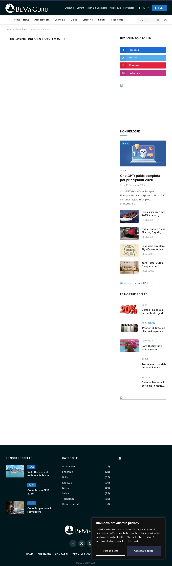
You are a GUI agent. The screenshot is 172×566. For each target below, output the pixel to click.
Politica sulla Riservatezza (122, 8)
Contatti (80, 8)
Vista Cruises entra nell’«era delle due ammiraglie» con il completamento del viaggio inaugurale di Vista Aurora (40, 474)
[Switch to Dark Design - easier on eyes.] (165, 20)
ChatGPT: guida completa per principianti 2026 (140, 178)
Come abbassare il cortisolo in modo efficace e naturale (153, 384)
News (26, 20)
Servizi (159, 8)
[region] (128, 538)
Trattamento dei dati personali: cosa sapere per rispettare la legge (154, 366)
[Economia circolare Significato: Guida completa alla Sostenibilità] (129, 250)
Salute (101, 20)
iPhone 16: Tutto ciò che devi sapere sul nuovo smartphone (153, 330)
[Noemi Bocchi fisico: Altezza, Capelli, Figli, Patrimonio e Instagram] (129, 233)
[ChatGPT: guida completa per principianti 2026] (143, 153)
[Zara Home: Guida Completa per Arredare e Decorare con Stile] (129, 267)
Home (17, 20)
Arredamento (41, 20)
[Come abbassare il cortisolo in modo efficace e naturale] (129, 382)
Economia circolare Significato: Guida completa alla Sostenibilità (153, 248)
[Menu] (7, 20)
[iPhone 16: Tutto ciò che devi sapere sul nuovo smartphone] (129, 327)
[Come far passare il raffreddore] (15, 507)
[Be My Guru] (27, 8)
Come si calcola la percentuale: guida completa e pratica (153, 311)
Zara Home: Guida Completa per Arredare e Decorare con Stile (153, 264)
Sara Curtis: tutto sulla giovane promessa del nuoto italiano (153, 348)
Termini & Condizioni (97, 8)
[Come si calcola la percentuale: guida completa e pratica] (129, 309)
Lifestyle (88, 20)
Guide (74, 20)
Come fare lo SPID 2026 (38, 492)
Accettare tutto (144, 550)
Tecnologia (117, 20)
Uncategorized (70, 504)
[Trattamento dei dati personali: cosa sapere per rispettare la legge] (129, 364)
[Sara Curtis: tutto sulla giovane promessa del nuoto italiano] (129, 345)
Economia (60, 20)
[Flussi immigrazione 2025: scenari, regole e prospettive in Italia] (129, 216)
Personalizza (110, 550)
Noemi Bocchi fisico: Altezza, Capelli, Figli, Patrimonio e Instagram (154, 231)
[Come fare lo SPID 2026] (15, 489)
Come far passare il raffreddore (39, 510)
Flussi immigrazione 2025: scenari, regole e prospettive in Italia (154, 214)
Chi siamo (69, 8)
